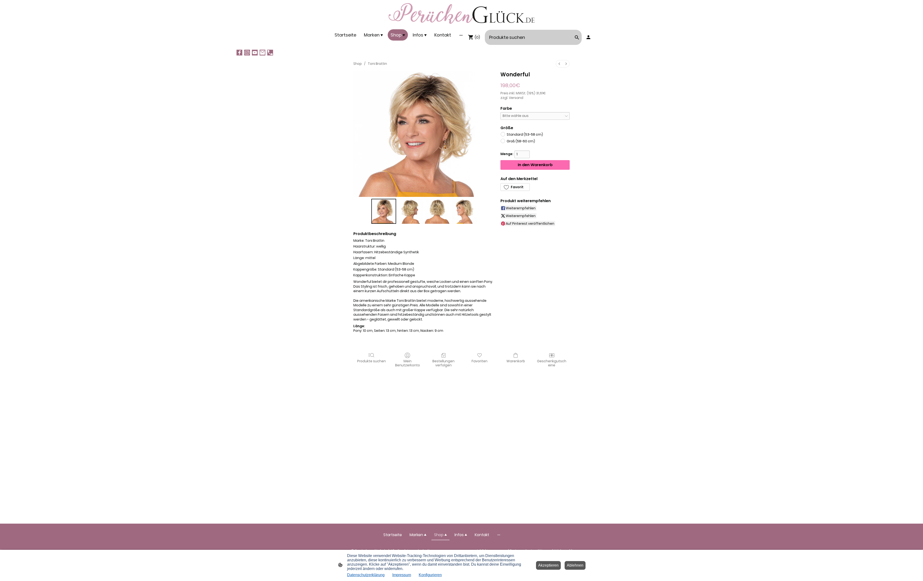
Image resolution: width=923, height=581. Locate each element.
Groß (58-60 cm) (521, 141)
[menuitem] (559, 63)
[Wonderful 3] (464, 211)
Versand (516, 97)
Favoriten (479, 361)
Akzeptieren (548, 565)
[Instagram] (247, 52)
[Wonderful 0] (383, 211)
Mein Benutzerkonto (407, 363)
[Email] (262, 52)
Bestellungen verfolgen (443, 363)
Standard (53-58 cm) (525, 134)
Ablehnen (575, 565)
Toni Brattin (377, 63)
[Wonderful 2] (437, 211)
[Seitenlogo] (461, 13)
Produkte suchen (371, 361)
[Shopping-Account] (588, 37)
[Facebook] (239, 52)
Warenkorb (515, 361)
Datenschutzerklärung (366, 575)
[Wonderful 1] (410, 211)
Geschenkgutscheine (551, 363)
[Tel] (270, 52)
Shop (357, 63)
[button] (515, 187)
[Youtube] (255, 52)
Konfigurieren (430, 575)
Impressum (401, 575)
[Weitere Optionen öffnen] (461, 35)
